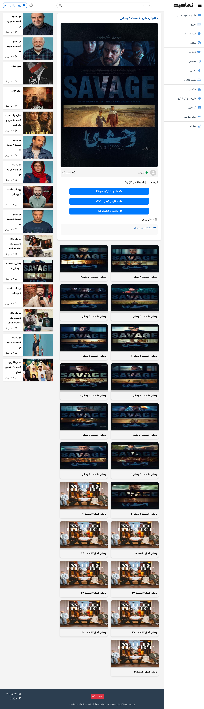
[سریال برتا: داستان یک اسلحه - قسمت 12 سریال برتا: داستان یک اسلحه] (38, 246)
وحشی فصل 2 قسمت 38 (144, 593)
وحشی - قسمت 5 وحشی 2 (144, 356)
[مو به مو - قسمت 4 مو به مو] (38, 345)
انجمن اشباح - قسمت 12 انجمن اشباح (13, 367)
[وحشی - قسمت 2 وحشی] (84, 338)
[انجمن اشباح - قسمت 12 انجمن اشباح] (38, 370)
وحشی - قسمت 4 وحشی (145, 277)
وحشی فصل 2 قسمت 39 (93, 553)
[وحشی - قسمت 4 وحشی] (135, 259)
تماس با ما (11, 693)
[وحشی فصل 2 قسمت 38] (135, 575)
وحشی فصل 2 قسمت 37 (144, 632)
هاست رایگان (97, 696)
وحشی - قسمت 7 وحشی (145, 395)
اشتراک (66, 173)
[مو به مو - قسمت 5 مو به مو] (38, 221)
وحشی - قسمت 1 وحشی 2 (93, 277)
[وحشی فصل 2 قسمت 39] (84, 535)
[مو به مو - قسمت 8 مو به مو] (38, 48)
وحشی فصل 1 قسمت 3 (145, 672)
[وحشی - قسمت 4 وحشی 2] (84, 377)
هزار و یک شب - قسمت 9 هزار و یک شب (13, 120)
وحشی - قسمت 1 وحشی (145, 435)
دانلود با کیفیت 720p (107, 201)
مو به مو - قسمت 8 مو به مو (14, 46)
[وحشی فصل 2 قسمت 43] (84, 575)
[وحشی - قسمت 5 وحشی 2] (135, 338)
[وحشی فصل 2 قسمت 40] (84, 496)
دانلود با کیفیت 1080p (107, 211)
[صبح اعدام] (38, 73)
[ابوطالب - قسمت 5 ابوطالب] (38, 197)
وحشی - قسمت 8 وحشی (94, 316)
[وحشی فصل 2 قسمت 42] (84, 614)
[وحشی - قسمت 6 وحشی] (84, 417)
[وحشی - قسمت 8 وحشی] (84, 298)
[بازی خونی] (38, 98)
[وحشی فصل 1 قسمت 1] (135, 535)
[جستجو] (60, 5)
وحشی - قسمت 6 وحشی (94, 435)
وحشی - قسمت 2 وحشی (94, 356)
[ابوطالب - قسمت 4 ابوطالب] (38, 295)
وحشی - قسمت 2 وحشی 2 (144, 514)
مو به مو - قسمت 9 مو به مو (14, 21)
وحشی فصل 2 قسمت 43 (93, 593)
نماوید (141, 173)
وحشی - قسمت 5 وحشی (94, 474)
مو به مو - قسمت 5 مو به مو (14, 219)
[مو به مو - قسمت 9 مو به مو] (38, 24)
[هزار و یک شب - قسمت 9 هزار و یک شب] (38, 123)
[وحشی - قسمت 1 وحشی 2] (84, 259)
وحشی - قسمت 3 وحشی (145, 316)
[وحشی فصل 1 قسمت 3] (135, 654)
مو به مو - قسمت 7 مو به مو (14, 145)
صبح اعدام (16, 66)
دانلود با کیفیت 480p (107, 191)
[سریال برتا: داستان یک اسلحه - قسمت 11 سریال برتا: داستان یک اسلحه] (38, 320)
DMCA (13, 699)
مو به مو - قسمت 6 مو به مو (14, 169)
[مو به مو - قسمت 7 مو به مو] (38, 147)
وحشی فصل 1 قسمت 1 (146, 553)
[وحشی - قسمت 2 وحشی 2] (135, 496)
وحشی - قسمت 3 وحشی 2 (144, 474)
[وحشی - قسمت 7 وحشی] (135, 377)
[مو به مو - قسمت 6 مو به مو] (38, 172)
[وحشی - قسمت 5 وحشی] (84, 456)
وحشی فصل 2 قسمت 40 (94, 514)
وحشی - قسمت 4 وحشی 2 (93, 395)
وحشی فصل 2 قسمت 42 (93, 632)
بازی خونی (16, 90)
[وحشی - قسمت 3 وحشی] (135, 298)
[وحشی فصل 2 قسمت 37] (135, 614)
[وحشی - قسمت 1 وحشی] (135, 417)
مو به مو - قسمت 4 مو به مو (14, 342)
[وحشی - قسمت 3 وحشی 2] (135, 456)
